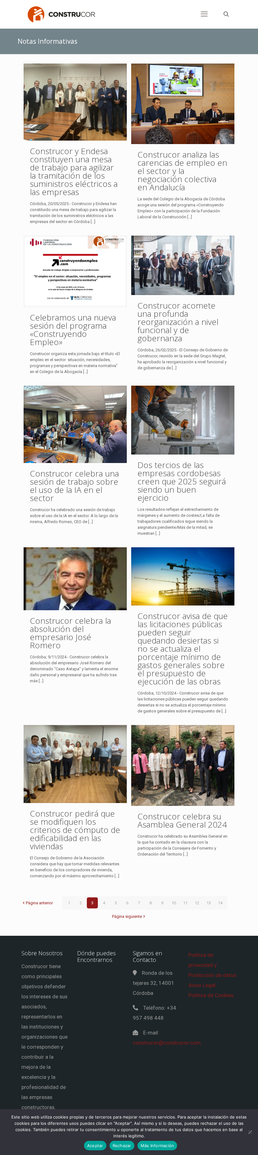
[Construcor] (61, 14)
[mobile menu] (204, 14)
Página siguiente (127, 916)
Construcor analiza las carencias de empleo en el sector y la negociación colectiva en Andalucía (182, 171)
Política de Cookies (210, 995)
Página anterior (39, 903)
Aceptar (95, 1145)
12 (197, 903)
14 (220, 903)
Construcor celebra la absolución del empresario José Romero (70, 633)
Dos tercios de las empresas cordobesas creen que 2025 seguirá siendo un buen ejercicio (181, 481)
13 (208, 903)
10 (173, 903)
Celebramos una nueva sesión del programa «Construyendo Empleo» (73, 330)
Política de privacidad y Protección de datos (212, 965)
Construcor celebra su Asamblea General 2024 (182, 820)
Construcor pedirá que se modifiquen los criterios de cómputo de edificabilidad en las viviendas (75, 830)
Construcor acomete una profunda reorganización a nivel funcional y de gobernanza (177, 322)
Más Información (157, 1145)
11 (185, 903)
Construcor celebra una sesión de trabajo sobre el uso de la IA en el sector (74, 486)
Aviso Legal (202, 985)
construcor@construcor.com (167, 1043)
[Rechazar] (250, 1132)
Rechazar (122, 1145)
